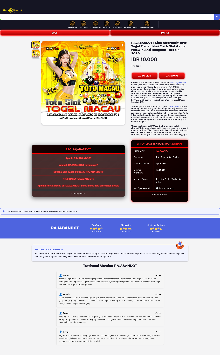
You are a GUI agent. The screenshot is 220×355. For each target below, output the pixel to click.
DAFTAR (165, 33)
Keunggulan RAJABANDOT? (78, 179)
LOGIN (55, 33)
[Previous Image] (43, 83)
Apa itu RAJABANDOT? (78, 158)
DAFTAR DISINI (144, 76)
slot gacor (174, 106)
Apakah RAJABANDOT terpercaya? (78, 165)
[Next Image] (123, 83)
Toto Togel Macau (178, 82)
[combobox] (107, 17)
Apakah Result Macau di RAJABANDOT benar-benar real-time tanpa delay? (78, 185)
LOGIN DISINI (172, 76)
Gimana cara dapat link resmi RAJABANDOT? (78, 172)
